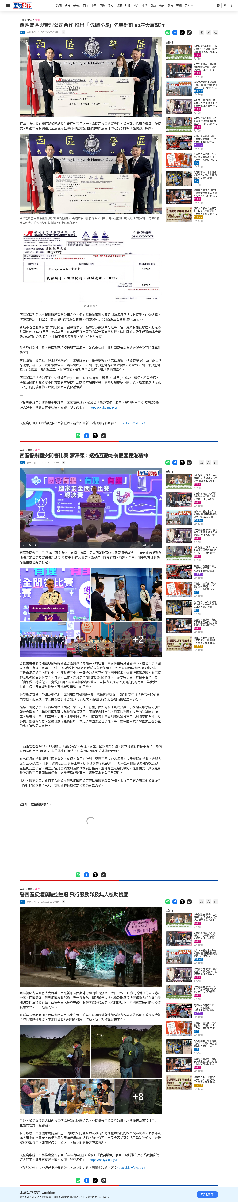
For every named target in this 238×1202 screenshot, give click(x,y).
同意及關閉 (207, 1194)
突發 (37, 19)
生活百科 (198, 145)
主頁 (22, 19)
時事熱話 (198, 91)
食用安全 (198, 217)
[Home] (22, 5)
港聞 (29, 19)
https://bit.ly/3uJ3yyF (104, 407)
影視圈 (197, 55)
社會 (196, 163)
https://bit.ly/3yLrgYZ (131, 423)
